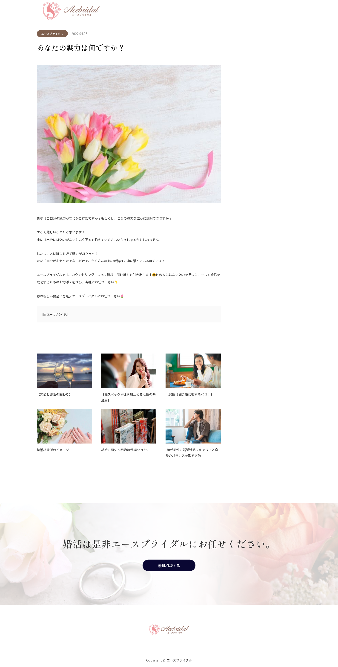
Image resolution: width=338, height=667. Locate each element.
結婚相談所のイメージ (53, 449)
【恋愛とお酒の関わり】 (54, 394)
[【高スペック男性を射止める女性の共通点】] (128, 371)
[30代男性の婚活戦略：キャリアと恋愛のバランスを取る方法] (193, 426)
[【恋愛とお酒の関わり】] (64, 371)
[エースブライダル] (169, 629)
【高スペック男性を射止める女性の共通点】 (128, 397)
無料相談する (169, 565)
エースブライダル (52, 33)
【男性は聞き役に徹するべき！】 (190, 394)
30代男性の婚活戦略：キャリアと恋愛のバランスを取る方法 (192, 452)
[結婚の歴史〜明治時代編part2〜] (128, 426)
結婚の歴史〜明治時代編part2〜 (124, 449)
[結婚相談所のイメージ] (64, 426)
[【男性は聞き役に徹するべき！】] (193, 371)
